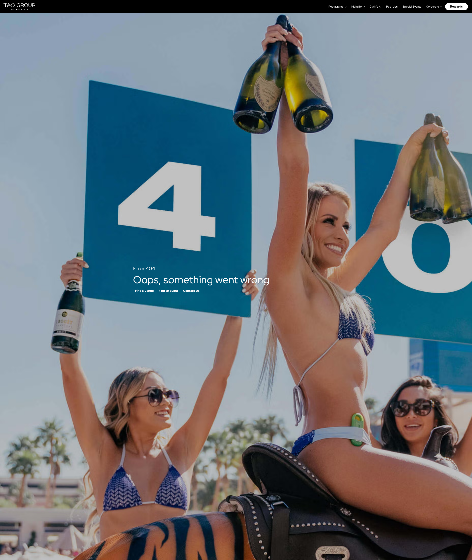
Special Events (411, 6)
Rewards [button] (456, 6)
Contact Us (191, 291)
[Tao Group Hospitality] (19, 6)
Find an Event (168, 291)
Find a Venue (144, 291)
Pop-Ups (392, 6)
